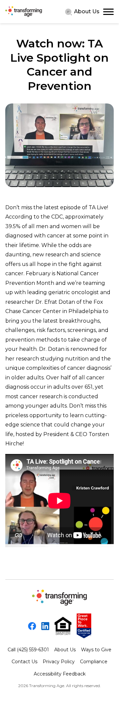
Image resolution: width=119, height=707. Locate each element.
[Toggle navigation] (108, 12)
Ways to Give (96, 650)
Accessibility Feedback (60, 674)
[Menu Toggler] (68, 11)
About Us (86, 11)
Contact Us (24, 662)
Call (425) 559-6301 (28, 650)
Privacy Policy (59, 662)
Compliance (93, 662)
